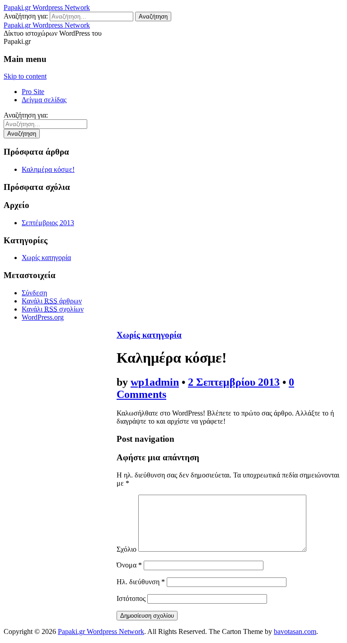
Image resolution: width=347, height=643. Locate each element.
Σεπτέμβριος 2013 (48, 223)
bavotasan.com (295, 631)
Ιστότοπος (131, 598)
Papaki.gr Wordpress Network (47, 7)
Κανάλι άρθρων (52, 301)
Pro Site (33, 91)
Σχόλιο (126, 549)
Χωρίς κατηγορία (46, 257)
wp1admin (155, 382)
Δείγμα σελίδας (44, 100)
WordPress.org (43, 317)
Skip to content (25, 76)
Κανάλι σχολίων (53, 309)
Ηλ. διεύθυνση (141, 582)
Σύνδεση (34, 293)
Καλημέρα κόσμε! (48, 169)
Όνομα (129, 565)
